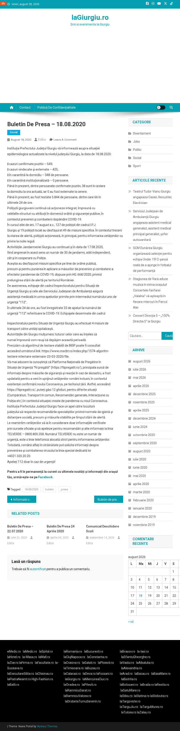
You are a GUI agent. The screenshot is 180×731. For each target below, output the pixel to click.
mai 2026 (139, 377)
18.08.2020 (31, 489)
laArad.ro (126, 673)
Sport (137, 166)
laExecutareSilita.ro (20, 673)
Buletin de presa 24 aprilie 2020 (60, 529)
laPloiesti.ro (106, 662)
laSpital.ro (46, 651)
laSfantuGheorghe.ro (135, 657)
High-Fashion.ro (42, 679)
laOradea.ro (72, 684)
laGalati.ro (89, 662)
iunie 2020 (140, 467)
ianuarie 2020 (142, 508)
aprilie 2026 (141, 386)
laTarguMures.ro (151, 707)
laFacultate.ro (44, 662)
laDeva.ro (89, 673)
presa (64, 489)
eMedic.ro (14, 651)
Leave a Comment (65, 139)
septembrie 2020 (145, 443)
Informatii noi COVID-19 (24, 499)
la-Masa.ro (29, 657)
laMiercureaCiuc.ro (95, 679)
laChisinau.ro (44, 673)
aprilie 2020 (141, 484)
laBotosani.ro (129, 684)
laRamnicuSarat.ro (78, 690)
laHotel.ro (13, 657)
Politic (137, 149)
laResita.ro (162, 684)
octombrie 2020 (144, 435)
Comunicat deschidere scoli (102, 529)
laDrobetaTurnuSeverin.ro (83, 701)
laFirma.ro (26, 662)
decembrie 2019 (144, 516)
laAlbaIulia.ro (145, 662)
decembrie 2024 (144, 418)
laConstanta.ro (97, 657)
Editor (42, 139)
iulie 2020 (139, 459)
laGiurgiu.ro (90, 17)
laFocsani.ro (104, 673)
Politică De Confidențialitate (57, 107)
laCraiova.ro (72, 662)
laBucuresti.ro (93, 651)
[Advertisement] (90, 70)
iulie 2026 (139, 369)
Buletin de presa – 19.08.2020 (110, 499)
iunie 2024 (140, 427)
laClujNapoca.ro (74, 657)
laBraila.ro (147, 684)
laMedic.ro (30, 651)
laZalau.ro (144, 712)
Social (14, 132)
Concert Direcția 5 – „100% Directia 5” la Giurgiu (151, 318)
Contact (25, 107)
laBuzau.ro (92, 668)
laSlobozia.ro (159, 696)
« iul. (131, 621)
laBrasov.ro (127, 651)
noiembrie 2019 (144, 525)
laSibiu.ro (126, 696)
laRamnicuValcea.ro (77, 696)
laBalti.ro (13, 684)
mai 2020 (139, 476)
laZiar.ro (13, 662)
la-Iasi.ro (143, 651)
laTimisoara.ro (74, 668)
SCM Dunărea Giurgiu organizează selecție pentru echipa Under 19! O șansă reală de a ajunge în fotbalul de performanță (152, 259)
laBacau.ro (142, 673)
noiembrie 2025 (144, 402)
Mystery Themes (47, 726)
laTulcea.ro (129, 712)
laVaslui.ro (128, 662)
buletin (49, 489)
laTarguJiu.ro (130, 707)
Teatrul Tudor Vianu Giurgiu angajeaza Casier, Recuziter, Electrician (152, 197)
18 (140, 595)
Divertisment (142, 133)
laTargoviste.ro (130, 701)
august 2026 (141, 361)
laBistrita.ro (129, 679)
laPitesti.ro (89, 684)
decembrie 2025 (144, 394)
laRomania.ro (73, 651)
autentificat (38, 569)
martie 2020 (141, 492)
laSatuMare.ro (130, 690)
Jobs (136, 141)
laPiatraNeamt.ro (19, 679)
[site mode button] (161, 107)
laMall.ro (44, 657)
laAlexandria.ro (131, 668)
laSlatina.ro (141, 696)
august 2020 (141, 451)
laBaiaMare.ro (161, 673)
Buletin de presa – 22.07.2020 (20, 529)
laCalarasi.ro (72, 673)
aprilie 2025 (141, 410)
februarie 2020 (143, 500)
